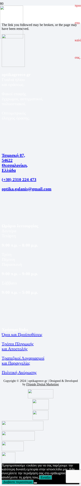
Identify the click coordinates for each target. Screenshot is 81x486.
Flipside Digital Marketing (42, 384)
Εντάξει (45, 477)
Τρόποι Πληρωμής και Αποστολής (18, 346)
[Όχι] (35, 483)
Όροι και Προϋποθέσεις (22, 334)
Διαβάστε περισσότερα (17, 482)
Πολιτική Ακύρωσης (19, 372)
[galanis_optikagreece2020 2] (11, 37)
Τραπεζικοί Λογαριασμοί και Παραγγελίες (23, 360)
